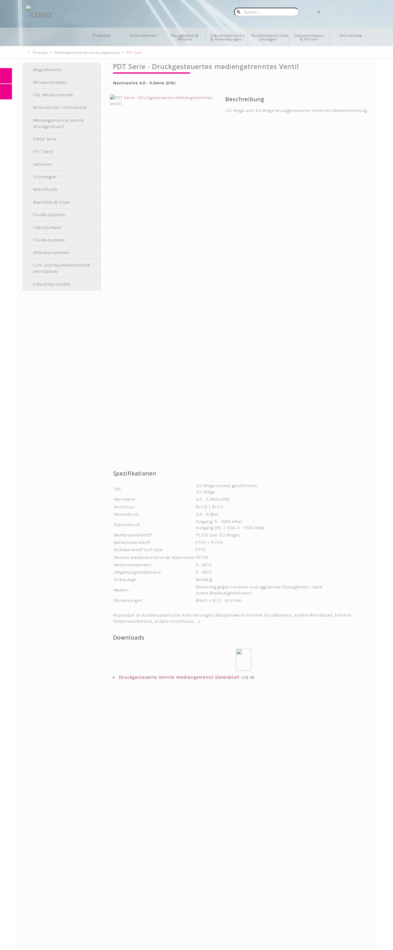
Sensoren (43, 164)
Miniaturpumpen (50, 82)
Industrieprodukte (51, 284)
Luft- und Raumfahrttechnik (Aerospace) (61, 268)
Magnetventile (47, 69)
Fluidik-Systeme (49, 240)
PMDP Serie (45, 139)
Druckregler (45, 176)
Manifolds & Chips (51, 202)
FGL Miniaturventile (53, 95)
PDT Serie (43, 151)
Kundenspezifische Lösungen (270, 37)
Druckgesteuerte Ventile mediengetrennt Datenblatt (179, 677)
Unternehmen (143, 35)
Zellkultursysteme (51, 252)
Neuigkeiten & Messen (185, 37)
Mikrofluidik (45, 189)
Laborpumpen (47, 227)
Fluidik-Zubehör (49, 214)
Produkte (102, 35)
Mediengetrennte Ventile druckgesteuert (58, 123)
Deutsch (313, 11)
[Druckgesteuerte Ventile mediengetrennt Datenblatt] (244, 660)
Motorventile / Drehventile (60, 107)
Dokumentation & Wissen (309, 37)
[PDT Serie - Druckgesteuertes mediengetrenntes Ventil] (164, 278)
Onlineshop (351, 35)
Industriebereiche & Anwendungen (227, 37)
